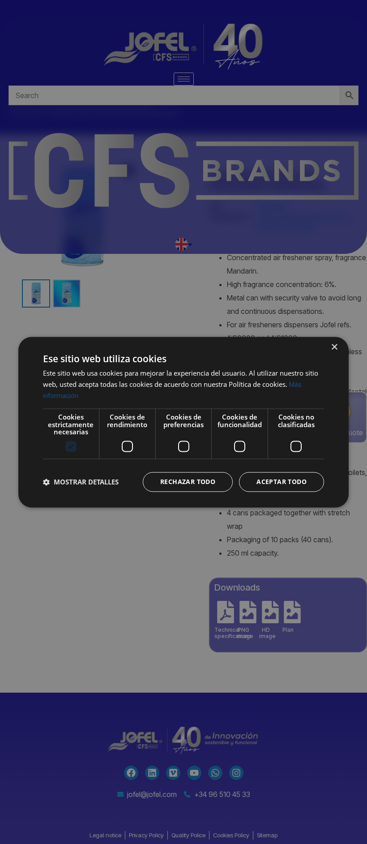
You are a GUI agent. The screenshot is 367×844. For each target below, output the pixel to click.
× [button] (334, 347)
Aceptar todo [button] (281, 481)
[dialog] (183, 422)
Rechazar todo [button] (187, 481)
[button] (81, 482)
